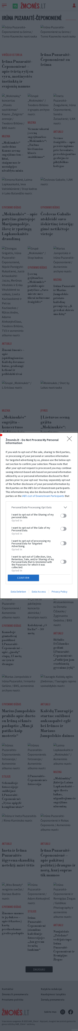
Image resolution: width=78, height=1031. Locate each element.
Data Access (39, 591)
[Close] (70, 440)
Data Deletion (18, 591)
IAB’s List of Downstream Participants (43, 496)
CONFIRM (23, 577)
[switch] (63, 516)
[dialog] (39, 516)
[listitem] (39, 507)
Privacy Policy (59, 591)
